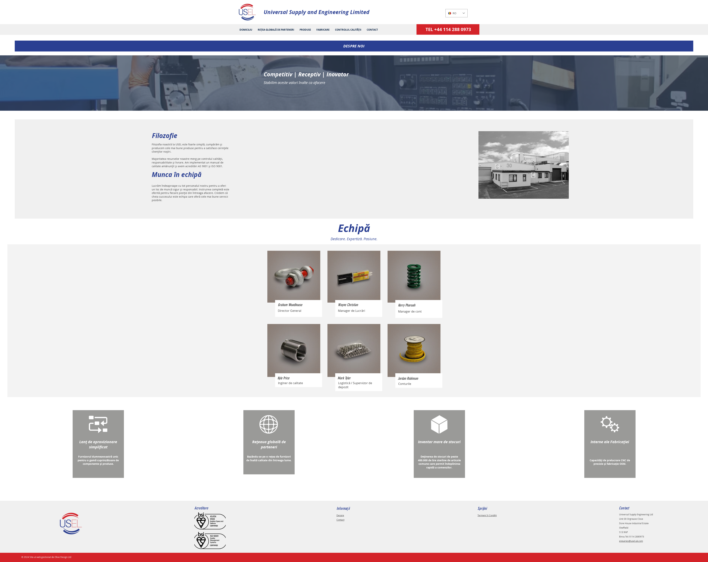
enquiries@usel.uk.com (631, 540)
